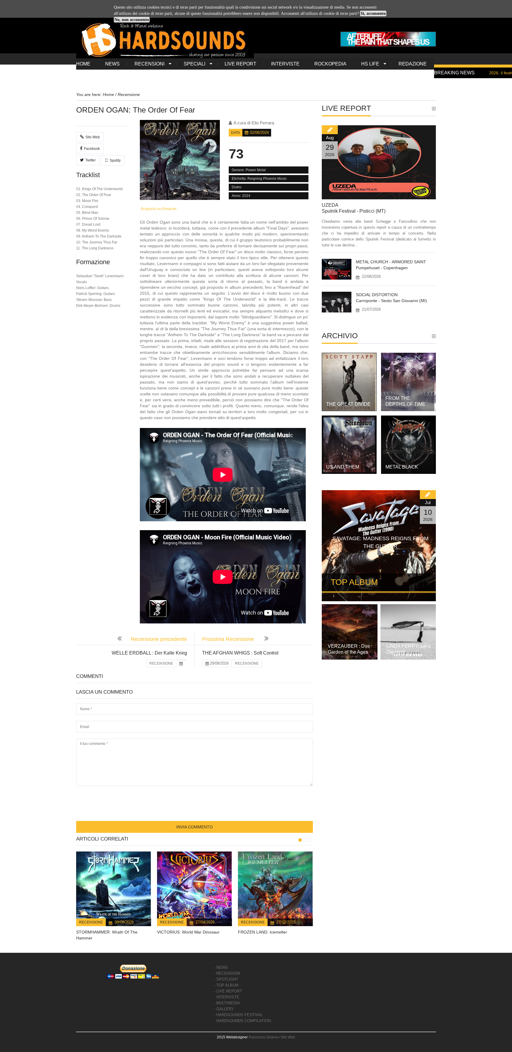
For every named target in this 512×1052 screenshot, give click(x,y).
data (235, 133)
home (83, 63)
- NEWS (221, 967)
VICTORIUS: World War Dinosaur (188, 932)
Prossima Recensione (228, 639)
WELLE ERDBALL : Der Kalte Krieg (149, 652)
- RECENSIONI (227, 973)
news (112, 63)
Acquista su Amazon (158, 208)
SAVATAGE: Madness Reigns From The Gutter (380, 542)
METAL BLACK (401, 466)
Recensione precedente (159, 639)
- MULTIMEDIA (227, 1003)
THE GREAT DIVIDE (348, 404)
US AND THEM (342, 466)
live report (240, 63)
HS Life (370, 63)
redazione (413, 63)
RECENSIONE (161, 663)
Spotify (115, 160)
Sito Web (92, 137)
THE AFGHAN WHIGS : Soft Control (240, 652)
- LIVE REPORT (228, 991)
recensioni (149, 63)
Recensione (91, 922)
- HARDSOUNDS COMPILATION (242, 1021)
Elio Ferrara (263, 122)
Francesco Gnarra (263, 1037)
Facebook (92, 149)
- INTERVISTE (226, 997)
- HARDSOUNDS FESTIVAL (238, 1015)
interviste (285, 63)
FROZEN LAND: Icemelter (262, 932)
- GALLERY (224, 1009)
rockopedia (330, 63)
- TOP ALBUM (226, 985)
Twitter (90, 160)
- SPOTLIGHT (226, 979)
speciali (194, 63)
